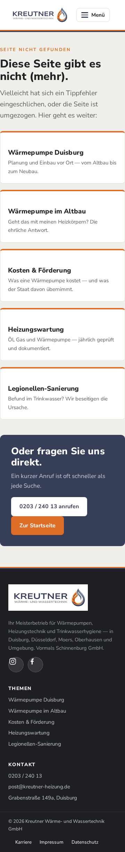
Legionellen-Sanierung (34, 743)
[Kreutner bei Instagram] (16, 664)
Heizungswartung (29, 732)
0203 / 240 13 (25, 775)
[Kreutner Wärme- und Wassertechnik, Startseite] (38, 15)
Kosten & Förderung (31, 722)
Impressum (52, 842)
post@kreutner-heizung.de (39, 786)
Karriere (23, 842)
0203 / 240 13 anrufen (49, 506)
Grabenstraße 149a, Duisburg (42, 797)
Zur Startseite (37, 525)
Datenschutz (85, 842)
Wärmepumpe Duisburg (36, 699)
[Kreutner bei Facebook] (35, 664)
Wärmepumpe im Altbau (37, 710)
